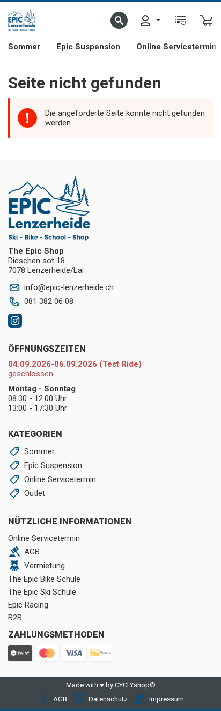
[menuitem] (149, 20)
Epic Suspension (88, 46)
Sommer (24, 46)
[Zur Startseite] (21, 20)
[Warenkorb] (206, 20)
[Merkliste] (180, 20)
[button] (119, 20)
